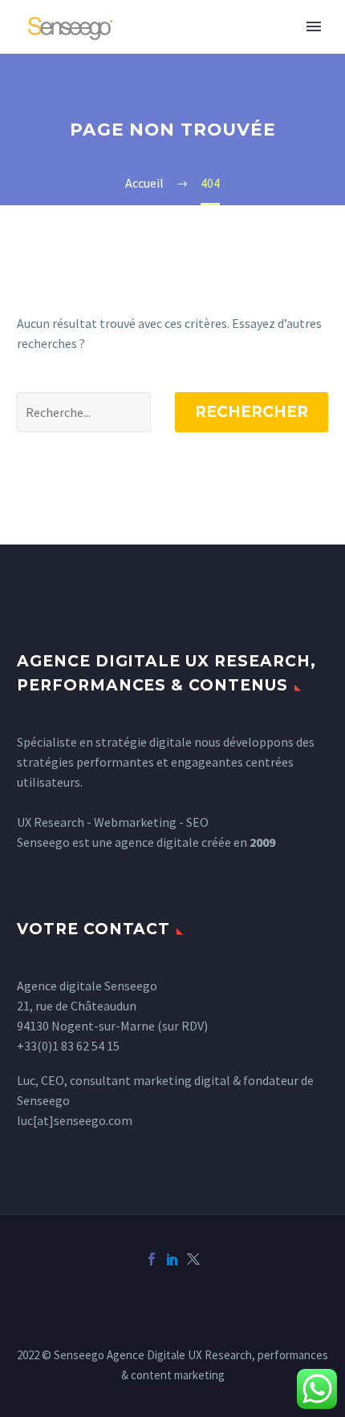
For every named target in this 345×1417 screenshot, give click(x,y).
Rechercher (251, 412)
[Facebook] (151, 1259)
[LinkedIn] (172, 1259)
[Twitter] (193, 1259)
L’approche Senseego (220, 50)
